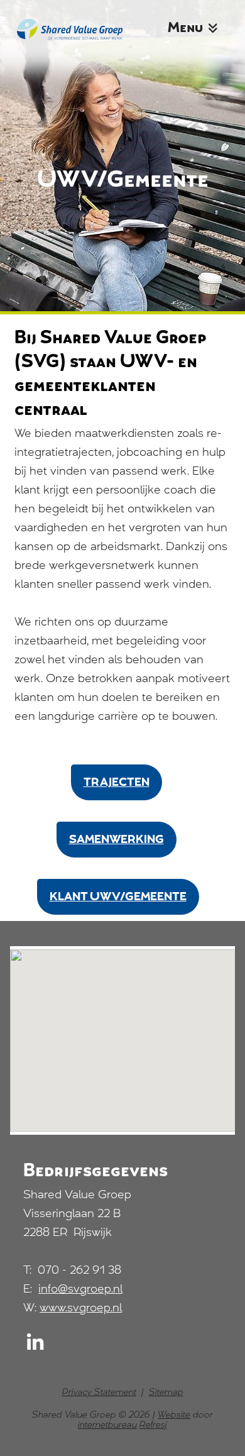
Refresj (153, 1425)
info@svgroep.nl (80, 1290)
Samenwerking (116, 840)
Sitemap (166, 1393)
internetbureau (107, 1425)
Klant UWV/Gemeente (118, 897)
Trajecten (117, 783)
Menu (187, 29)
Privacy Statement (99, 1393)
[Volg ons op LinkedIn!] (35, 1347)
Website (174, 1415)
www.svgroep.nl (81, 1309)
